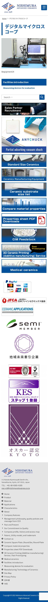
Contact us (8, 539)
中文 (6, 584)
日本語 (7, 580)
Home (6, 494)
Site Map (8, 573)
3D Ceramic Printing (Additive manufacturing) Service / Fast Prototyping (24, 554)
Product (7, 497)
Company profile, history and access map (22, 532)
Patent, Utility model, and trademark (20, 535)
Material (7, 501)
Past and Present (11, 525)
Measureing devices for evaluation (19, 88)
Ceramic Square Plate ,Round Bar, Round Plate (24, 542)
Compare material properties (17, 546)
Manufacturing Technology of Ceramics (21, 569)
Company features (12, 515)
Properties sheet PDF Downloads (18, 549)
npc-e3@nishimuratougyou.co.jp (16, 488)
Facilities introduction (16, 82)
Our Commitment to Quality (16, 528)
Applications (9, 504)
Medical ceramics (11, 559)
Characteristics (10, 508)
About (6, 511)
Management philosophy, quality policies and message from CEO (23, 520)
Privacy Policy (10, 577)
